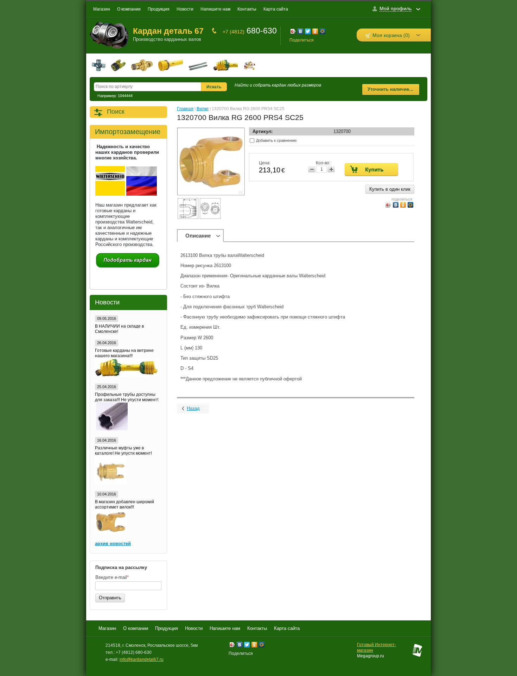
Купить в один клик (389, 189)
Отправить (110, 597)
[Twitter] (308, 32)
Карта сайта (275, 9)
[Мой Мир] (322, 32)
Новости (185, 9)
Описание (198, 236)
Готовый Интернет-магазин (376, 647)
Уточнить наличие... (390, 89)
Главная (185, 108)
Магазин (101, 9)
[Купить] (371, 169)
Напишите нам (215, 9)
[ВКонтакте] (300, 32)
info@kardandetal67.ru (142, 659)
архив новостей (113, 543)
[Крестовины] (99, 65)
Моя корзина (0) (391, 35)
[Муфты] (142, 65)
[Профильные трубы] (198, 65)
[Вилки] (118, 65)
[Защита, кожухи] (170, 65)
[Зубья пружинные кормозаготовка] (249, 65)
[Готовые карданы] (225, 65)
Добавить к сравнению (275, 140)
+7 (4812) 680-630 (134, 652)
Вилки (203, 108)
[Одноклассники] (315, 32)
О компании (129, 9)
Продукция (159, 9)
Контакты (246, 9)
